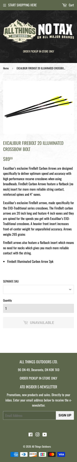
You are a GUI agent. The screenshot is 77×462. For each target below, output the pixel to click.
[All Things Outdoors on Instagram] (38, 434)
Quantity (7, 300)
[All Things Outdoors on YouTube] (45, 434)
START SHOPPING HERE (22, 4)
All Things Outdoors (41, 446)
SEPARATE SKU (11, 281)
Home (6, 68)
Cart (71, 4)
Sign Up (65, 415)
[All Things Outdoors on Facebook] (30, 434)
